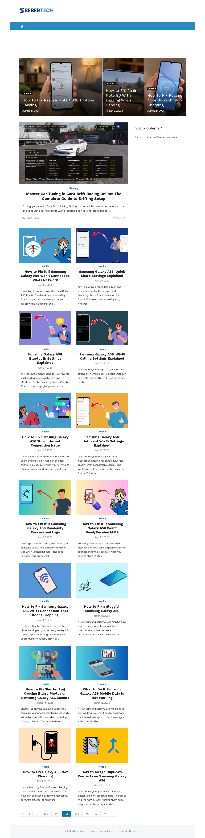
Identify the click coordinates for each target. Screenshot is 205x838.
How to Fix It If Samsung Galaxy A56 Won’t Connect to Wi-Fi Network (45, 276)
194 (105, 813)
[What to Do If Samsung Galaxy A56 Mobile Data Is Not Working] (102, 663)
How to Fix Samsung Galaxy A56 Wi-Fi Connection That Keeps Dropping (45, 610)
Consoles (119, 33)
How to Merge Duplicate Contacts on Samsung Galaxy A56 (102, 776)
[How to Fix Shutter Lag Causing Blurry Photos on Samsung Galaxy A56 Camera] (45, 663)
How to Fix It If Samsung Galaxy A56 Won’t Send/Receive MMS (102, 528)
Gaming (105, 33)
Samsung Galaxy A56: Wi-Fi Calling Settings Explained (102, 356)
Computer (151, 33)
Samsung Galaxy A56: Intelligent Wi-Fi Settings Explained (102, 441)
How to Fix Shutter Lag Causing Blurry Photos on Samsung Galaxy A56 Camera (45, 693)
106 (77, 813)
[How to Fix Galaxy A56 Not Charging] (45, 745)
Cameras (135, 33)
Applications (73, 33)
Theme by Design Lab (129, 831)
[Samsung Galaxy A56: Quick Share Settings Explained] (102, 245)
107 (87, 813)
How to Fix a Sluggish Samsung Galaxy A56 (102, 608)
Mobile (54, 33)
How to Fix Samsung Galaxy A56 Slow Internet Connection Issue (45, 441)
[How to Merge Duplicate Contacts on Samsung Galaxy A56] (102, 745)
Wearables (168, 33)
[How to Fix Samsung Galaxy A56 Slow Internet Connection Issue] (45, 410)
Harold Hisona (33, 218)
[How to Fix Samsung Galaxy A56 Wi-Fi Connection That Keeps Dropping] (45, 580)
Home (32, 33)
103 (46, 813)
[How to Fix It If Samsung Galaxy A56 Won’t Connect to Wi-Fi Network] (45, 245)
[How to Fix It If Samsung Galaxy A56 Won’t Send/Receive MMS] (102, 497)
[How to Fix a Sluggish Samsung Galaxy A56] (102, 580)
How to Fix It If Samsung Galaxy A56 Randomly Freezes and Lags (45, 528)
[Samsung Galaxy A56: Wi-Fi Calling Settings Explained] (102, 328)
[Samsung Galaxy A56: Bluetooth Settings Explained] (45, 328)
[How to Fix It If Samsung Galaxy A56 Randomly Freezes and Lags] (45, 497)
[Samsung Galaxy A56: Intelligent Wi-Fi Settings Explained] (102, 410)
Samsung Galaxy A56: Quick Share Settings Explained (102, 274)
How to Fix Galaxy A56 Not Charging (45, 774)
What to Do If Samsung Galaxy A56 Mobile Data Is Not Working (102, 693)
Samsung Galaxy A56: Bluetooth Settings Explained (45, 358)
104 (56, 813)
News (43, 33)
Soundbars (102, 41)
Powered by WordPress (102, 831)
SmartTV (91, 33)
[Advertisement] (160, 164)
